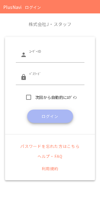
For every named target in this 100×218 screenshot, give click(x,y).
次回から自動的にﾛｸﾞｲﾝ (56, 97)
